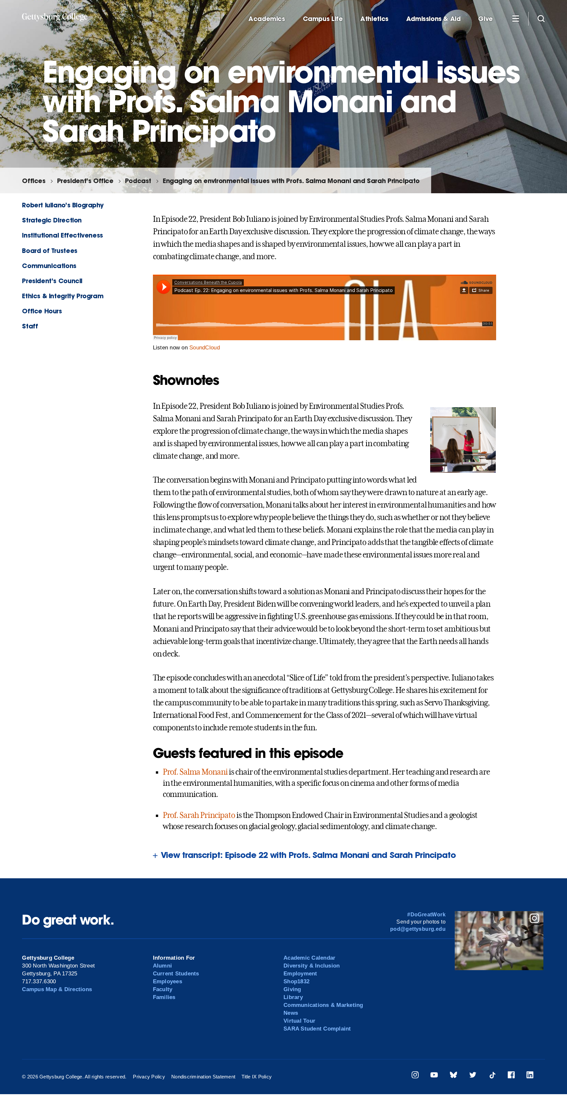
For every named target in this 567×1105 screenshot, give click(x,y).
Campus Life (323, 19)
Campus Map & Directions (57, 989)
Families (164, 997)
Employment (300, 973)
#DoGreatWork (426, 914)
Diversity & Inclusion (312, 966)
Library (293, 997)
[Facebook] (511, 1076)
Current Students (176, 973)
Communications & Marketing (323, 1005)
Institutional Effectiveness (62, 235)
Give (485, 19)
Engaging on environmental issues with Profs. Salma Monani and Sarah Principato (291, 181)
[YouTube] (434, 1076)
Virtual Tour (299, 1021)
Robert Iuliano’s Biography (62, 204)
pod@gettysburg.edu (418, 929)
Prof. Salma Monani (195, 772)
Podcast (138, 181)
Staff (30, 326)
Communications (49, 265)
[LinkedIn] (530, 1076)
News (291, 1013)
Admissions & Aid (433, 19)
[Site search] (541, 18)
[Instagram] (415, 1076)
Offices (33, 181)
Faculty (163, 989)
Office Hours (42, 310)
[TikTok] (492, 1076)
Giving (292, 989)
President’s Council (52, 280)
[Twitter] (473, 1076)
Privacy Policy (149, 1076)
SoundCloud (204, 347)
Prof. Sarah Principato (199, 815)
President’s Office (85, 181)
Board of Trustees (49, 250)
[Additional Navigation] (515, 18)
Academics (266, 19)
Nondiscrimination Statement (203, 1076)
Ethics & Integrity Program (62, 295)
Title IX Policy (257, 1076)
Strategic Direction (52, 220)
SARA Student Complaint (317, 1029)
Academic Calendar (309, 958)
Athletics (374, 19)
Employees (167, 981)
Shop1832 (296, 981)
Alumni (162, 966)
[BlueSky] (453, 1076)
